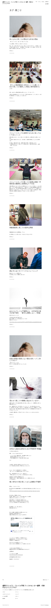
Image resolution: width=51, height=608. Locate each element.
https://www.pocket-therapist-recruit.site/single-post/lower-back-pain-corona (24, 491)
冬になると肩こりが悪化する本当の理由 (23, 39)
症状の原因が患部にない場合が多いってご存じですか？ (25, 359)
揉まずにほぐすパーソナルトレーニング (23, 271)
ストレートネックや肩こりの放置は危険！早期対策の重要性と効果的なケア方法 (25, 183)
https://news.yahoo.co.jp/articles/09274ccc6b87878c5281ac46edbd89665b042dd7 (25, 322)
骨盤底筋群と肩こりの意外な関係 (21, 227)
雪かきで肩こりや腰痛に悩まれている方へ (24, 400)
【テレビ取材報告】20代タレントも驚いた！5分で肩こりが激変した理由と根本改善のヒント (25, 86)
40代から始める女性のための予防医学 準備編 (25, 449)
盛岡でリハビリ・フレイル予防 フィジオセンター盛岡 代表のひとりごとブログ (23, 586)
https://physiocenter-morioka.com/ (16, 554)
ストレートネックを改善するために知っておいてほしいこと (25, 134)
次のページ (46, 579)
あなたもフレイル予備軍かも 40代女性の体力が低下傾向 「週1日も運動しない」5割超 (25, 312)
